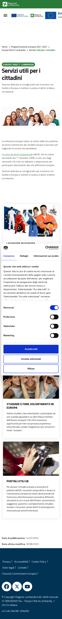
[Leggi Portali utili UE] (31, 460)
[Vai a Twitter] (17, 587)
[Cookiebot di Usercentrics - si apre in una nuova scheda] (45, 248)
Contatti (22, 568)
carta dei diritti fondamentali (18, 154)
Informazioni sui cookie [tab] (46, 256)
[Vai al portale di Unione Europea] (21, 15)
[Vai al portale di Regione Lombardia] (11, 4)
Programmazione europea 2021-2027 (29, 47)
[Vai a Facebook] (6, 587)
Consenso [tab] (8, 256)
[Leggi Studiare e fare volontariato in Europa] (31, 383)
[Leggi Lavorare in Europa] (31, 220)
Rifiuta (31, 368)
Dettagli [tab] (24, 256)
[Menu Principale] (5, 15)
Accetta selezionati (31, 359)
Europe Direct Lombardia (13, 50)
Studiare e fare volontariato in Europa (30, 405)
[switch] (54, 317)
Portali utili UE (18, 481)
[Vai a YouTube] (27, 587)
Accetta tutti (31, 349)
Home (5, 47)
